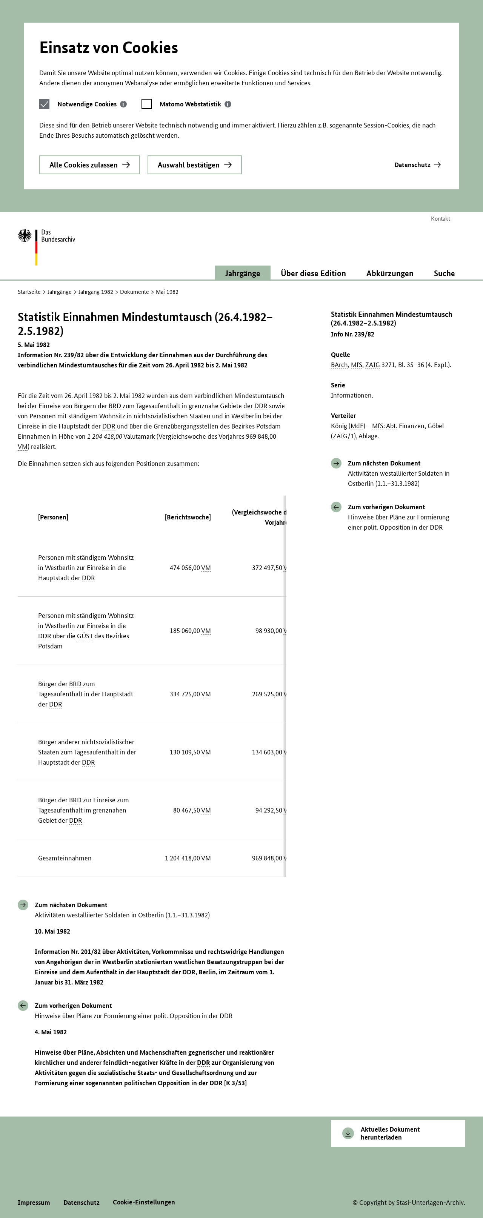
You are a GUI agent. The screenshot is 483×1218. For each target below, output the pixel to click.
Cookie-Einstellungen (144, 1202)
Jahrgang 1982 (95, 291)
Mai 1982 (167, 291)
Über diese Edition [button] (313, 273)
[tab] (92, 104)
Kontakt (440, 218)
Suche (444, 273)
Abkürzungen (390, 273)
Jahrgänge (60, 291)
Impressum (34, 1202)
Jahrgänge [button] (242, 273)
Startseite (29, 291)
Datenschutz (412, 165)
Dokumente (134, 291)
